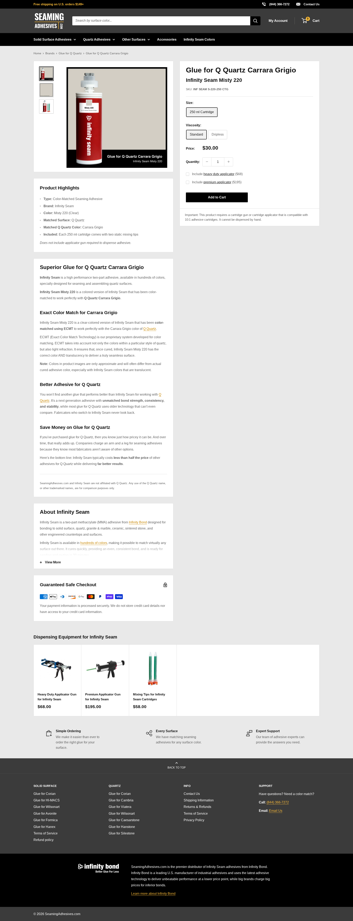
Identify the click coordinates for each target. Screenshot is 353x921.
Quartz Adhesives (97, 39)
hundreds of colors (93, 543)
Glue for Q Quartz (70, 53)
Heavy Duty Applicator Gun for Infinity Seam (57, 697)
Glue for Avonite (45, 813)
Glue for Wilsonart (46, 807)
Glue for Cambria (121, 800)
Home (37, 53)
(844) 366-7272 (275, 4)
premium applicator (217, 182)
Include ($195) (216, 182)
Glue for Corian (45, 793)
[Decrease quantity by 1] (207, 161)
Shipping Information (199, 800)
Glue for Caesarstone (124, 820)
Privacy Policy (194, 820)
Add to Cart (217, 197)
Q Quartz (77, 220)
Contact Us (311, 4)
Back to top (177, 767)
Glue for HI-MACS (47, 800)
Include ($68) (217, 174)
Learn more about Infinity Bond (153, 893)
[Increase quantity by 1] (228, 161)
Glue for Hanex (44, 827)
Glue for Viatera (120, 807)
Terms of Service (46, 833)
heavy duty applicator (218, 174)
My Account (278, 21)
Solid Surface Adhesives (52, 39)
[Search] (255, 20)
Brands (50, 53)
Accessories (166, 39)
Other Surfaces (133, 39)
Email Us (275, 810)
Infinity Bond (138, 522)
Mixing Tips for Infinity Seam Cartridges (149, 697)
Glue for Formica (46, 820)
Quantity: (193, 161)
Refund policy (44, 840)
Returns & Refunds (197, 807)
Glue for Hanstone (122, 827)
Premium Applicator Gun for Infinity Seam (103, 697)
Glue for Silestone (122, 833)
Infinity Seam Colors (199, 39)
